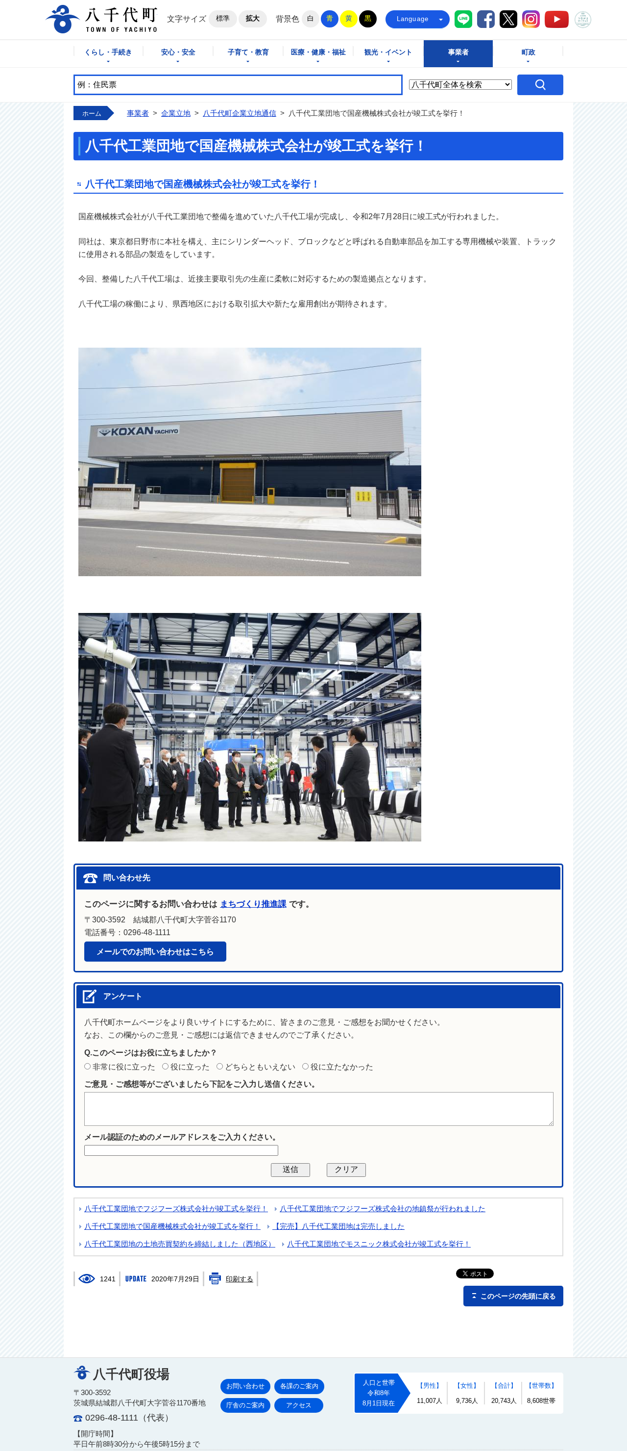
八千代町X (508, 19)
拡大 (253, 18)
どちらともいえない (260, 1067)
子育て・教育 (248, 52)
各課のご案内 (299, 1386)
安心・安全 (178, 52)
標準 (223, 18)
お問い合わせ (245, 1386)
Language (413, 19)
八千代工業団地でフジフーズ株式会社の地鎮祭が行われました (382, 1209)
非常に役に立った (124, 1067)
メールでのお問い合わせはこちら (155, 951)
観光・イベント (388, 52)
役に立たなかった (342, 1067)
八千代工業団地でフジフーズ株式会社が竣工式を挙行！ (176, 1209)
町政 (528, 52)
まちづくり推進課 (253, 904)
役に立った (190, 1067)
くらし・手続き (108, 52)
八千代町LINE (463, 19)
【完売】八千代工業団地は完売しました (338, 1226)
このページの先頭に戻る (518, 1296)
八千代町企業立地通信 (239, 113)
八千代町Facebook (486, 19)
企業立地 (176, 113)
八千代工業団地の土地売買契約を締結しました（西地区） (179, 1244)
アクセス (299, 1405)
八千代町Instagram (531, 19)
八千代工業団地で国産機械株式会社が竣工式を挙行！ (172, 1226)
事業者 (458, 52)
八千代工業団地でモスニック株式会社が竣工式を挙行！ (379, 1244)
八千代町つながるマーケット (583, 19)
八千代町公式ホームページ (101, 19)
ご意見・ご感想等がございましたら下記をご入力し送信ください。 (201, 1084)
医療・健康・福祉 (318, 52)
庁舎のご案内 (245, 1405)
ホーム (91, 113)
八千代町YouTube (557, 19)
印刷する (239, 1279)
